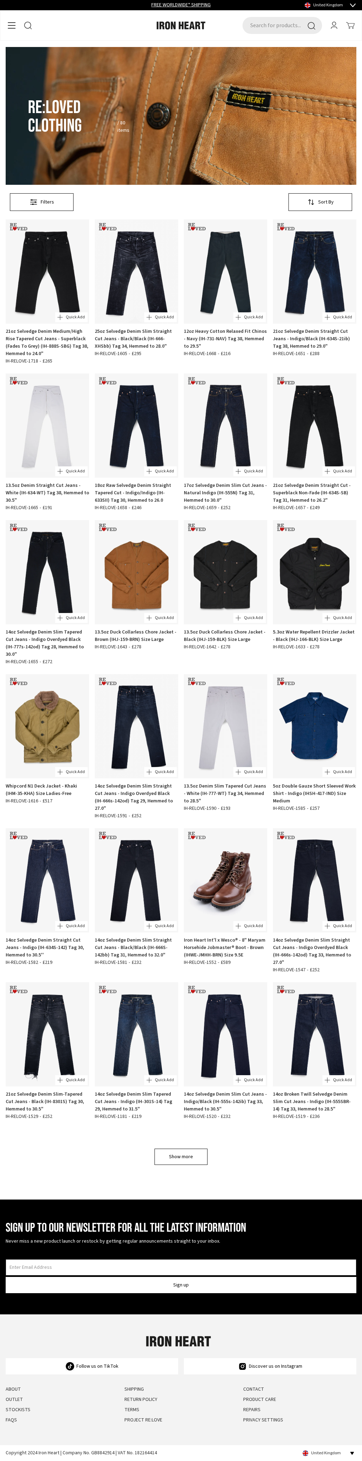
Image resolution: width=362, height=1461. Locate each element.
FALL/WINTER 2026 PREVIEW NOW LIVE (181, 4)
